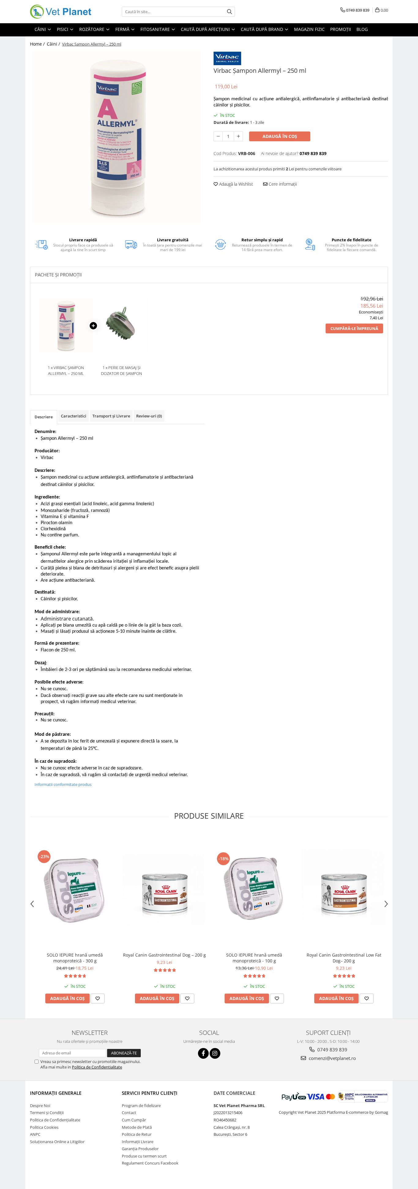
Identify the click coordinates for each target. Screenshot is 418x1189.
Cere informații (282, 184)
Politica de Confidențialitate (55, 1120)
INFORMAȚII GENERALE (55, 1093)
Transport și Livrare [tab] (111, 416)
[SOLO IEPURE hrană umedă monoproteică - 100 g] (254, 890)
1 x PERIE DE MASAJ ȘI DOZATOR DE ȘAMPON (121, 370)
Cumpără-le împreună (354, 328)
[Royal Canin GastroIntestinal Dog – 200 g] (164, 890)
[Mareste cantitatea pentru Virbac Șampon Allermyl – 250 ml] (238, 136)
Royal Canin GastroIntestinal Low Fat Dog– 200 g (344, 958)
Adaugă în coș (280, 136)
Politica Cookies (44, 1127)
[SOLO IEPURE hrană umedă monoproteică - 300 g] (75, 890)
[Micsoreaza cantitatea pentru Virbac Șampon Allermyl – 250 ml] (218, 136)
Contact (129, 1112)
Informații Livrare (137, 1141)
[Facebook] (203, 1053)
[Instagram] (215, 1053)
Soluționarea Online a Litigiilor (57, 1141)
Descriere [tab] (44, 417)
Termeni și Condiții (47, 1112)
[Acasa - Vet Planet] (60, 12)
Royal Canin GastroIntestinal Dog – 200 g (164, 955)
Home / (38, 44)
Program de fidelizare (141, 1105)
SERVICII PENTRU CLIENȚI (149, 1093)
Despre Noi (40, 1105)
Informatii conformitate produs (63, 784)
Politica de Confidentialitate (97, 1067)
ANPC (35, 1134)
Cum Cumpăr (134, 1120)
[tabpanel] (117, 137)
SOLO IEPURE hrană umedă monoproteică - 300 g (75, 958)
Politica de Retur (136, 1134)
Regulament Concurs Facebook (150, 1163)
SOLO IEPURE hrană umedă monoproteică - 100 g (254, 958)
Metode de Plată (137, 1127)
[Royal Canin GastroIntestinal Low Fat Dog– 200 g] (344, 890)
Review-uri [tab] (149, 416)
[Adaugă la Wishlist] (98, 998)
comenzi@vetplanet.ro (332, 1058)
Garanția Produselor (140, 1148)
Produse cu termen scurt (144, 1156)
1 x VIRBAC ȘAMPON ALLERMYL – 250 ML (66, 370)
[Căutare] (229, 12)
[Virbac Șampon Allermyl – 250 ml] (117, 137)
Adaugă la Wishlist (235, 184)
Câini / (54, 44)
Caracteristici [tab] (73, 416)
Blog (362, 29)
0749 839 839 (331, 1049)
